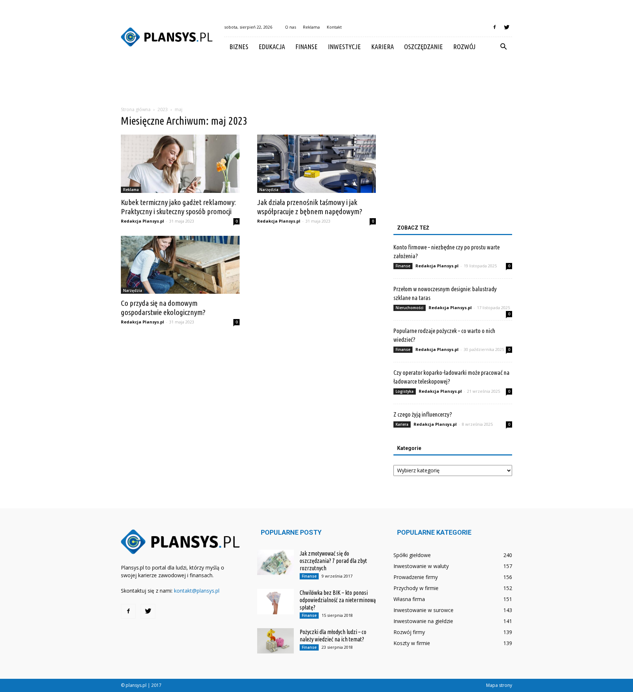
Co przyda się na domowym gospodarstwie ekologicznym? (163, 307)
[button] (503, 47)
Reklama (311, 27)
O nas (290, 27)
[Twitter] (506, 27)
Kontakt (334, 27)
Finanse (306, 46)
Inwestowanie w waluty (421, 566)
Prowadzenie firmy (415, 577)
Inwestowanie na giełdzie (423, 621)
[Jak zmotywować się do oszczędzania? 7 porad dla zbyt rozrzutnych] (275, 562)
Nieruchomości (409, 307)
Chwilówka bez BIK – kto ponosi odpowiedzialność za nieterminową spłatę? (338, 600)
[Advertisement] (316, 81)
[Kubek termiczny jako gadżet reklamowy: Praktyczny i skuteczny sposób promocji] (180, 164)
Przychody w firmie (415, 588)
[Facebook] (494, 27)
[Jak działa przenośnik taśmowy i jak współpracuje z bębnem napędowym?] (316, 164)
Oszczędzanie (423, 46)
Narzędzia (268, 189)
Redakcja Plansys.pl (142, 221)
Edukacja (272, 46)
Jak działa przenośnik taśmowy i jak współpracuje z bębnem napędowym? (309, 207)
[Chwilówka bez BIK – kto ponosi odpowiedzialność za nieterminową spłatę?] (275, 601)
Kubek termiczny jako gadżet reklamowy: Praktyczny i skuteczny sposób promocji (178, 207)
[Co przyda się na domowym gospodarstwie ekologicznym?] (180, 265)
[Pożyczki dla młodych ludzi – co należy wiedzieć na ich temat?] (275, 640)
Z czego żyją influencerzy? (422, 414)
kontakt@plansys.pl (196, 590)
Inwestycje (344, 46)
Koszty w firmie (411, 643)
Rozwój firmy (409, 632)
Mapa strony (499, 685)
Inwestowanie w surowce (423, 610)
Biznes (238, 46)
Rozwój (464, 46)
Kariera (382, 46)
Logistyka (405, 391)
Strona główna (136, 109)
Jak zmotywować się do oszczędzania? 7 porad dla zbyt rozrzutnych (333, 560)
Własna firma (409, 599)
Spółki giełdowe (412, 555)
